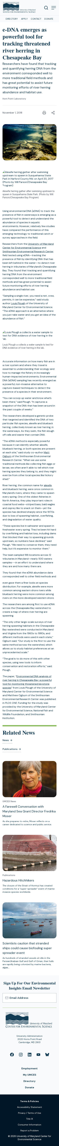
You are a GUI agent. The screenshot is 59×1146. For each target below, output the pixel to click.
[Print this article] (44, 112)
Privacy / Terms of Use (29, 1113)
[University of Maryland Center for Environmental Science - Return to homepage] (29, 1020)
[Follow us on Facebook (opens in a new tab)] (12, 1055)
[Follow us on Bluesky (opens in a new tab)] (47, 1055)
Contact (36, 18)
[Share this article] (53, 112)
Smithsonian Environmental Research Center (28, 251)
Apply (24, 18)
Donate (48, 18)
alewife (48, 485)
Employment (29, 1068)
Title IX (29, 1118)
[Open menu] (53, 8)
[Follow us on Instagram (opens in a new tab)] (21, 1055)
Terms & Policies (29, 1101)
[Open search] (46, 8)
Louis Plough (18, 303)
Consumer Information (29, 1124)
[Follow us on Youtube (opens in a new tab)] (38, 1055)
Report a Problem (29, 1130)
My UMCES (29, 1074)
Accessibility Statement (29, 1107)
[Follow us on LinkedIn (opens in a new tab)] (29, 1055)
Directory (12, 18)
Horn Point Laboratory (14, 98)
